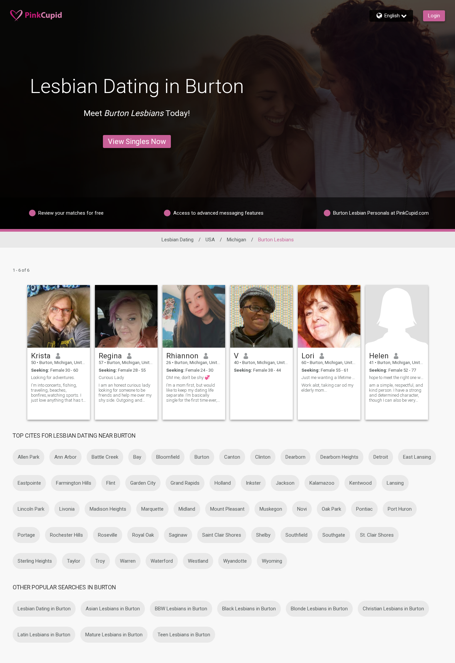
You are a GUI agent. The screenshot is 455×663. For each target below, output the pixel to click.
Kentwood (360, 483)
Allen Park (28, 457)
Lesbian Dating (178, 240)
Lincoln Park (31, 509)
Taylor (73, 561)
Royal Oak (143, 535)
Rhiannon (182, 355)
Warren (128, 561)
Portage (26, 535)
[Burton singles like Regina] (126, 316)
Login (434, 16)
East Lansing (417, 457)
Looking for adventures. (53, 377)
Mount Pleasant (227, 509)
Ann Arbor (65, 457)
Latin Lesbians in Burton (44, 635)
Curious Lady (111, 377)
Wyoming (272, 561)
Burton (202, 457)
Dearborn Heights (339, 457)
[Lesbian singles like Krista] (58, 316)
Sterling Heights (35, 561)
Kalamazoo (321, 483)
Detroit (380, 457)
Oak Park (331, 509)
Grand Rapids (185, 483)
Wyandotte (235, 561)
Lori (307, 355)
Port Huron (400, 509)
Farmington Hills (73, 483)
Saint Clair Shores (221, 535)
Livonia (67, 509)
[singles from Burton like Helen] (396, 316)
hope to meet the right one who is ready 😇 (396, 377)
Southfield (296, 535)
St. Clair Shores (377, 535)
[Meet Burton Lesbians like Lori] (329, 316)
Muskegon (270, 509)
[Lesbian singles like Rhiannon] (194, 316)
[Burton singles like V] (261, 316)
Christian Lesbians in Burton (393, 609)
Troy (100, 561)
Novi (302, 509)
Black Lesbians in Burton (249, 609)
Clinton (262, 457)
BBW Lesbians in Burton (181, 609)
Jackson (285, 483)
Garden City (143, 483)
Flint (110, 483)
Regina (110, 355)
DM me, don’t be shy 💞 (188, 377)
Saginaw (178, 535)
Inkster (253, 483)
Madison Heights (108, 509)
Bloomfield (168, 457)
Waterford (162, 561)
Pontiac (364, 509)
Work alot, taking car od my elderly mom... (327, 388)
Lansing (395, 483)
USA (210, 240)
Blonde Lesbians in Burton (319, 609)
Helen (379, 355)
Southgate (333, 535)
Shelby (263, 535)
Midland (187, 509)
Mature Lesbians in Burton (114, 635)
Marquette (152, 509)
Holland (223, 483)
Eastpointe (29, 483)
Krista (41, 355)
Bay (137, 457)
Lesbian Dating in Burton (44, 609)
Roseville (107, 535)
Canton (232, 457)
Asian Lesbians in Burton (113, 609)
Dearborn (295, 457)
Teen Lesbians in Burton (184, 635)
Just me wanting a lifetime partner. (329, 377)
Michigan (236, 240)
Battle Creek (105, 457)
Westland (198, 561)
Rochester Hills (66, 535)
